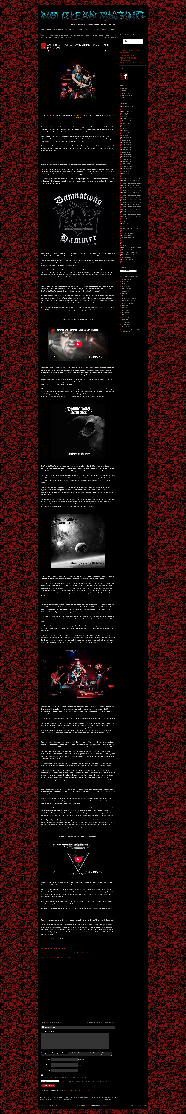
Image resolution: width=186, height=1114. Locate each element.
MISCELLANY (126, 173)
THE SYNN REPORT (128, 255)
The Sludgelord (126, 324)
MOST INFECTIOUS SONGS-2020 (132, 204)
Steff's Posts (125, 245)
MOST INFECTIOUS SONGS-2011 (132, 183)
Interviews (52, 51)
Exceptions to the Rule (128, 121)
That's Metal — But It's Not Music (131, 247)
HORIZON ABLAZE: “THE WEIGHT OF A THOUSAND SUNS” (104, 36)
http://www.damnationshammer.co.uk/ (53, 948)
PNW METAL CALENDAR (55, 30)
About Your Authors (127, 106)
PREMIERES (95, 30)
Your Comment (49, 1031)
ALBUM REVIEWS (83, 30)
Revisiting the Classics (128, 235)
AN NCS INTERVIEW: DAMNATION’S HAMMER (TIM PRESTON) (78, 46)
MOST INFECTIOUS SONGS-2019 (132, 202)
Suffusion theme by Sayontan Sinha (137, 1105)
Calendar (125, 116)
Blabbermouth (126, 284)
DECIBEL (125, 293)
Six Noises (125, 317)
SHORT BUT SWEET (128, 240)
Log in (124, 91)
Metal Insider (126, 312)
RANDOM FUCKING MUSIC (130, 228)
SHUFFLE (125, 243)
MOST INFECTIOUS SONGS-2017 (132, 197)
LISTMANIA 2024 (127, 166)
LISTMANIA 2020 (127, 157)
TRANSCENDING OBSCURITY (131, 329)
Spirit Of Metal (126, 319)
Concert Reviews (127, 118)
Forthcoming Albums (128, 126)
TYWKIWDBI (126, 331)
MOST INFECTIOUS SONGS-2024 (132, 214)
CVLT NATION (126, 289)
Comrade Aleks (100, 1022)
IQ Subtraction (126, 133)
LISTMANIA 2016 (127, 147)
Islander (51, 1022)
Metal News (125, 171)
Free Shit (124, 128)
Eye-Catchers (126, 123)
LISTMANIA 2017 (127, 149)
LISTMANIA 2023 (127, 164)
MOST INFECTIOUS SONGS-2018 (132, 200)
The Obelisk (125, 322)
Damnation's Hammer (109, 1022)
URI (49, 1070)
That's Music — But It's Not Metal (131, 250)
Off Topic (124, 221)
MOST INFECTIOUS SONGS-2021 (132, 207)
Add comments (110, 51)
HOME (42, 30)
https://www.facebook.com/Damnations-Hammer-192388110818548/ (64, 953)
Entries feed (125, 93)
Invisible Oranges (127, 303)
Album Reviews (126, 109)
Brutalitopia (125, 286)
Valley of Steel (126, 334)
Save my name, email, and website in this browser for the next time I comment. (63, 1077)
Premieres (125, 226)
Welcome (125, 262)
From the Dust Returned (129, 298)
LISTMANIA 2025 (127, 168)
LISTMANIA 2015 (127, 145)
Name (48, 1059)
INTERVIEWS (70, 30)
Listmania (125, 135)
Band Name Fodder (128, 111)
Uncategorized (126, 257)
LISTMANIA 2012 (127, 138)
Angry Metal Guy (127, 279)
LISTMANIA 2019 (127, 154)
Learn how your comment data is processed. (77, 1090)
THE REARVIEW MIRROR (130, 252)
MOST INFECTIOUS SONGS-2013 (132, 188)
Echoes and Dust (127, 296)
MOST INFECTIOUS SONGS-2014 (132, 190)
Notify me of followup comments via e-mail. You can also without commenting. (84, 1081)
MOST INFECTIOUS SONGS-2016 (132, 195)
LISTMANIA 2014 (127, 142)
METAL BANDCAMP (128, 310)
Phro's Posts (125, 223)
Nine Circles (126, 315)
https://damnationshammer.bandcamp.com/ (56, 957)
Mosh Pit (124, 176)
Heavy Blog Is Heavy (128, 300)
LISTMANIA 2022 (127, 161)
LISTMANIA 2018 (127, 152)
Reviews (124, 231)
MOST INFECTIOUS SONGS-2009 (132, 178)
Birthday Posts (126, 114)
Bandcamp (125, 281)
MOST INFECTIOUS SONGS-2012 (132, 185)
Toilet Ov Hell (126, 327)
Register (124, 88)
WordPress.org (126, 98)
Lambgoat (125, 305)
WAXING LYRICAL (127, 259)
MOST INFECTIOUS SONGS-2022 (132, 209)
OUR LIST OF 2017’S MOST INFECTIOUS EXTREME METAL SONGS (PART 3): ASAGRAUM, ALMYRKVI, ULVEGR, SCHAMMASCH (64, 36)
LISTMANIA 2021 (127, 159)
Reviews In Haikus (127, 233)
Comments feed (127, 95)
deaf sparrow (126, 291)
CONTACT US (113, 30)
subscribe (95, 1081)
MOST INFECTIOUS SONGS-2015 (132, 192)
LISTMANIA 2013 (127, 140)
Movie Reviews (126, 219)
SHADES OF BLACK (128, 238)
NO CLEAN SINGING (52, 1105)
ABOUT (104, 30)
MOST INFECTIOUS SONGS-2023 (132, 212)
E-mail (48, 1065)
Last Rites (125, 308)
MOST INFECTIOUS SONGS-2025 (132, 216)
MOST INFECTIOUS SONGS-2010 (132, 180)
